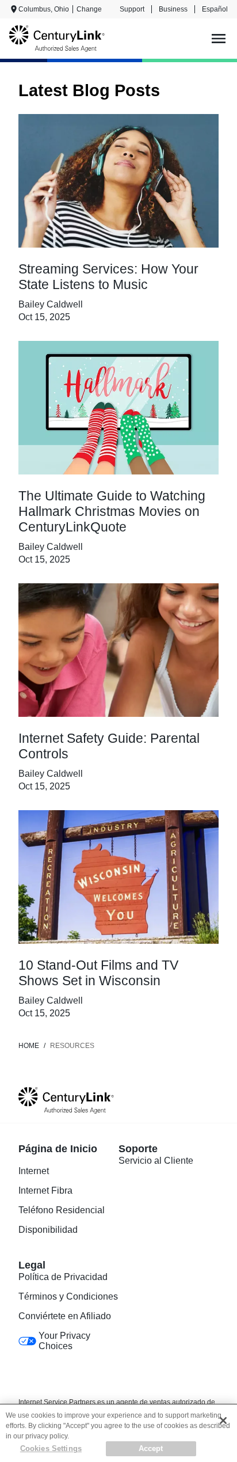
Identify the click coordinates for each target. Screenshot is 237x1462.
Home (28, 1046)
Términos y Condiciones (68, 1296)
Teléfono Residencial (61, 1210)
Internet (33, 1171)
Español (215, 9)
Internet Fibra (45, 1190)
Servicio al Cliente (155, 1160)
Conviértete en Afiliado (64, 1316)
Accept (151, 1448)
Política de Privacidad (63, 1277)
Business (173, 9)
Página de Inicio (57, 1149)
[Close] (223, 1420)
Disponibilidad (48, 1230)
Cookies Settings (51, 1448)
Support (132, 9)
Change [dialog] (89, 9)
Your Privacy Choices (64, 1341)
